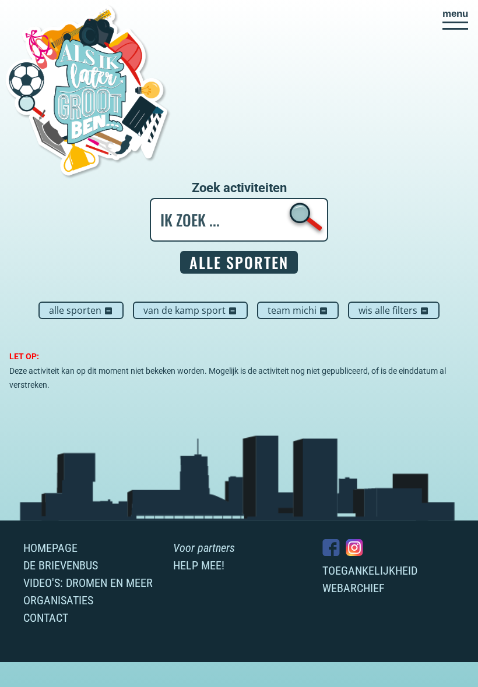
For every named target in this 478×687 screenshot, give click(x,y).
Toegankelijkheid (369, 571)
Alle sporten (81, 310)
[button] (455, 19)
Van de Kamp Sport (190, 310)
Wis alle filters (393, 310)
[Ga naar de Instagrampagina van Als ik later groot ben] (354, 547)
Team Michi (298, 310)
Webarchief (353, 588)
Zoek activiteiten (239, 188)
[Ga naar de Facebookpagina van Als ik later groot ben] (331, 547)
